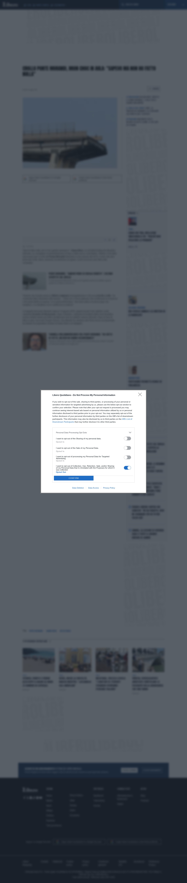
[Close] (140, 395)
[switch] (127, 438)
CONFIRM (74, 478)
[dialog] (93, 441)
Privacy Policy (109, 488)
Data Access (93, 488)
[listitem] (93, 432)
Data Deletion (78, 488)
